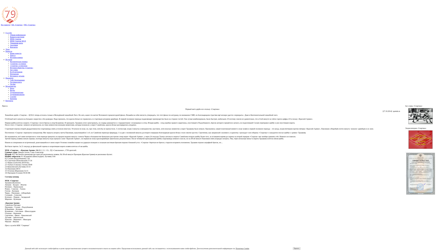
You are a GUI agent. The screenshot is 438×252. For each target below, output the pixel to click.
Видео (12, 90)
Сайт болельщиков (17, 80)
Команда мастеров (17, 37)
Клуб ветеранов (16, 72)
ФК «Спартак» (30, 25)
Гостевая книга (16, 82)
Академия (14, 45)
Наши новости (15, 53)
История (8, 60)
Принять (297, 248)
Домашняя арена (16, 43)
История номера (16, 57)
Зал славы (14, 70)
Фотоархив (14, 74)
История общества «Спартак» (21, 68)
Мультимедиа (10, 86)
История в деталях (17, 76)
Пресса (13, 55)
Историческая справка (18, 62)
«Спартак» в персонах (18, 66)
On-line (13, 84)
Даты (7, 49)
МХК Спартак (15, 39)
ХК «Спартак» (17, 25)
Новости (8, 51)
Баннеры (13, 99)
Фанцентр (9, 78)
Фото (12, 88)
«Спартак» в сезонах (18, 64)
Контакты (14, 47)
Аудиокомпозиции (17, 94)
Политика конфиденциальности (413, 242)
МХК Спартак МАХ (18, 41)
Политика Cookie (242, 248)
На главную (5, 25)
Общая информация (18, 35)
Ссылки (13, 97)
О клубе (8, 33)
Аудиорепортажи (16, 92)
